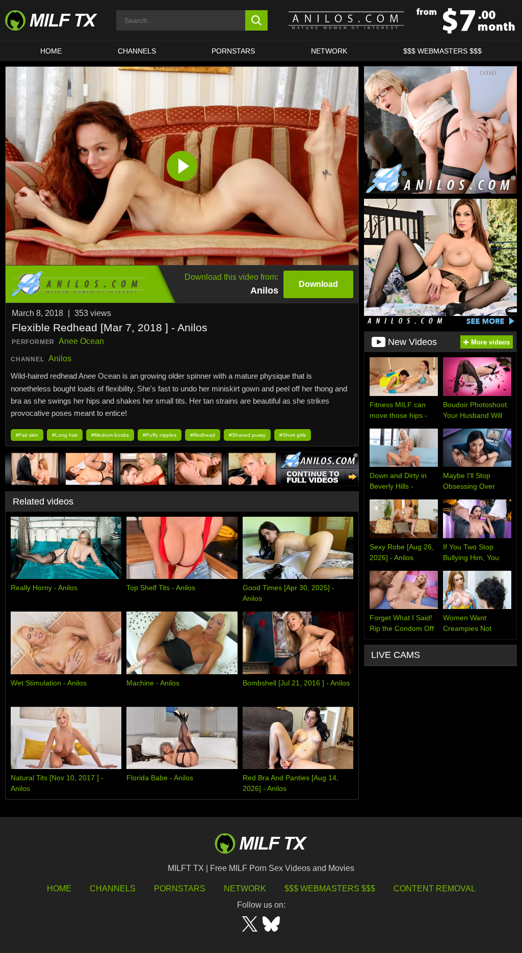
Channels (113, 888)
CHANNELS (137, 51)
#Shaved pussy (247, 435)
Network (329, 51)
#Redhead (202, 435)
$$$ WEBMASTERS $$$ (442, 51)
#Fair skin (27, 435)
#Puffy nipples (159, 435)
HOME (51, 51)
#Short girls (292, 435)
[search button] (256, 20)
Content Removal (435, 888)
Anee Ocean (81, 341)
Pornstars (233, 51)
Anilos (59, 358)
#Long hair (64, 435)
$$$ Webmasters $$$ (329, 888)
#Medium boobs (110, 435)
